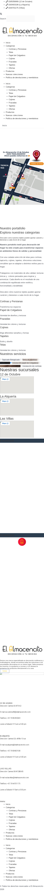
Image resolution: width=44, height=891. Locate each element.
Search (3, 19)
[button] (22, 14)
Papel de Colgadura (17, 55)
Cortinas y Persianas (17, 49)
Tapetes (12, 65)
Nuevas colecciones (14, 74)
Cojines (12, 58)
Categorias (10, 46)
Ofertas (12, 68)
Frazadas (13, 62)
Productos (10, 71)
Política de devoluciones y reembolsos (22, 77)
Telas (11, 52)
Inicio (8, 43)
